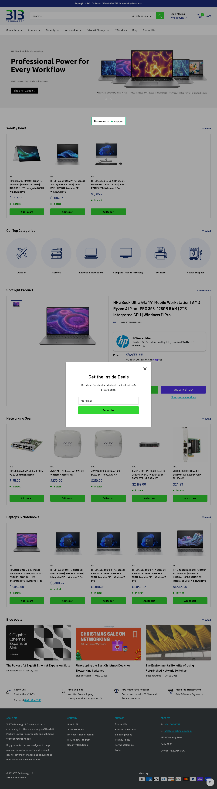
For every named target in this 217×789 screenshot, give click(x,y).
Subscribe (108, 410)
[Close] (145, 368)
